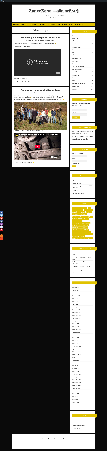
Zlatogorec (75, 266)
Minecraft (75, 190)
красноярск (75, 231)
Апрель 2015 (76, 399)
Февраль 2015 (77, 405)
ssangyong (88, 212)
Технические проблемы (81, 83)
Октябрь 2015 (77, 382)
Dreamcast (84, 207)
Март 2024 (76, 298)
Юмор (80, 225)
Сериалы (76, 75)
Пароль (74, 158)
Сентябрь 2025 (77, 293)
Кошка (91, 216)
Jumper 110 (78, 41)
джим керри (75, 229)
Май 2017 (76, 340)
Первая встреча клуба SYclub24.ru (40, 90)
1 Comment (49, 92)
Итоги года (77, 61)
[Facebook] (1, 212)
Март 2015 (76, 402)
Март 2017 (76, 343)
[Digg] (1, 232)
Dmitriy (74, 262)
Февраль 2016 (77, 374)
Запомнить (76, 163)
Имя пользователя (77, 153)
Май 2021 (75, 304)
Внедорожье (75, 216)
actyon (74, 207)
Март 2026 (76, 290)
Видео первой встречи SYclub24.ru (40, 37)
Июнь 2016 (76, 363)
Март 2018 (76, 326)
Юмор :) (76, 89)
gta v (73, 210)
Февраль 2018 (77, 329)
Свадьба (86, 218)
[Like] (1, 224)
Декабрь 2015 (77, 380)
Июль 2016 (76, 360)
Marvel (91, 210)
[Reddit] (1, 227)
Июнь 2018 (76, 323)
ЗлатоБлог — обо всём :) (53, 10)
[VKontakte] (1, 221)
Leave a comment (50, 40)
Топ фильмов (51, 24)
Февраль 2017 (77, 346)
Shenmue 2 (82, 212)
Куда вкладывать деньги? (76, 24)
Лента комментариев (78, 425)
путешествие (75, 236)
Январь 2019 (76, 318)
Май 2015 (75, 396)
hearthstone (80, 210)
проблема (89, 234)
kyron (85, 210)
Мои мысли (77, 64)
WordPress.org (76, 428)
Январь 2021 (76, 307)
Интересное (77, 58)
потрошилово (82, 234)
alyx (79, 207)
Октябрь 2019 (77, 312)
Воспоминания (79, 66)
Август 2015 (76, 388)
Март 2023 (76, 301)
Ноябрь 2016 (76, 351)
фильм (85, 238)
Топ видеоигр (33, 24)
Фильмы (76, 86)
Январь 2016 (76, 377)
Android (76, 36)
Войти (74, 420)
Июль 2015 (76, 391)
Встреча (82, 216)
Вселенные (64, 24)
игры (81, 229)
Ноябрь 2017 (76, 332)
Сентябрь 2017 (77, 335)
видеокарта (75, 227)
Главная (16, 24)
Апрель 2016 (76, 368)
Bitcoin (58, 24)
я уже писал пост (35, 43)
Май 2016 (75, 365)
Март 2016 (76, 371)
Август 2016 (76, 357)
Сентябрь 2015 (77, 385)
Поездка (80, 218)
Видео (84, 214)
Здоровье (76, 50)
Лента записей (76, 422)
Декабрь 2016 (77, 349)
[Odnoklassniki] (1, 235)
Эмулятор (74, 225)
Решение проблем (80, 55)
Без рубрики (77, 47)
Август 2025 (76, 295)
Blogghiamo (55, 438)
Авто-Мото (36, 40)
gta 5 (89, 207)
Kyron (37, 92)
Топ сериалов (42, 24)
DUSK (74, 180)
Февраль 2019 (77, 315)
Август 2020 (76, 309)
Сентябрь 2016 (77, 354)
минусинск (82, 231)
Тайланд (77, 71)
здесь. (42, 130)
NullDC (74, 212)
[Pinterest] (1, 229)
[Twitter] (1, 215)
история (86, 229)
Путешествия (78, 69)
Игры (75, 52)
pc (77, 212)
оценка (89, 231)
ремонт (82, 236)
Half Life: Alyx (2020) (78, 193)
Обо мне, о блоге (24, 24)
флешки (90, 238)
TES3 (81, 214)
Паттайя (74, 218)
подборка (74, 234)
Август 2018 (76, 321)
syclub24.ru (75, 214)
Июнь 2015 (76, 393)
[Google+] (1, 218)
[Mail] (1, 238)
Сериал (74, 221)
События (42, 40)
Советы (76, 80)
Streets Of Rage (76, 183)
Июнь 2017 (76, 337)
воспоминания (83, 227)
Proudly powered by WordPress (41, 438)
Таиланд (80, 221)
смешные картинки (77, 238)
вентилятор (86, 225)
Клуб (87, 216)
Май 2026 (76, 287)
